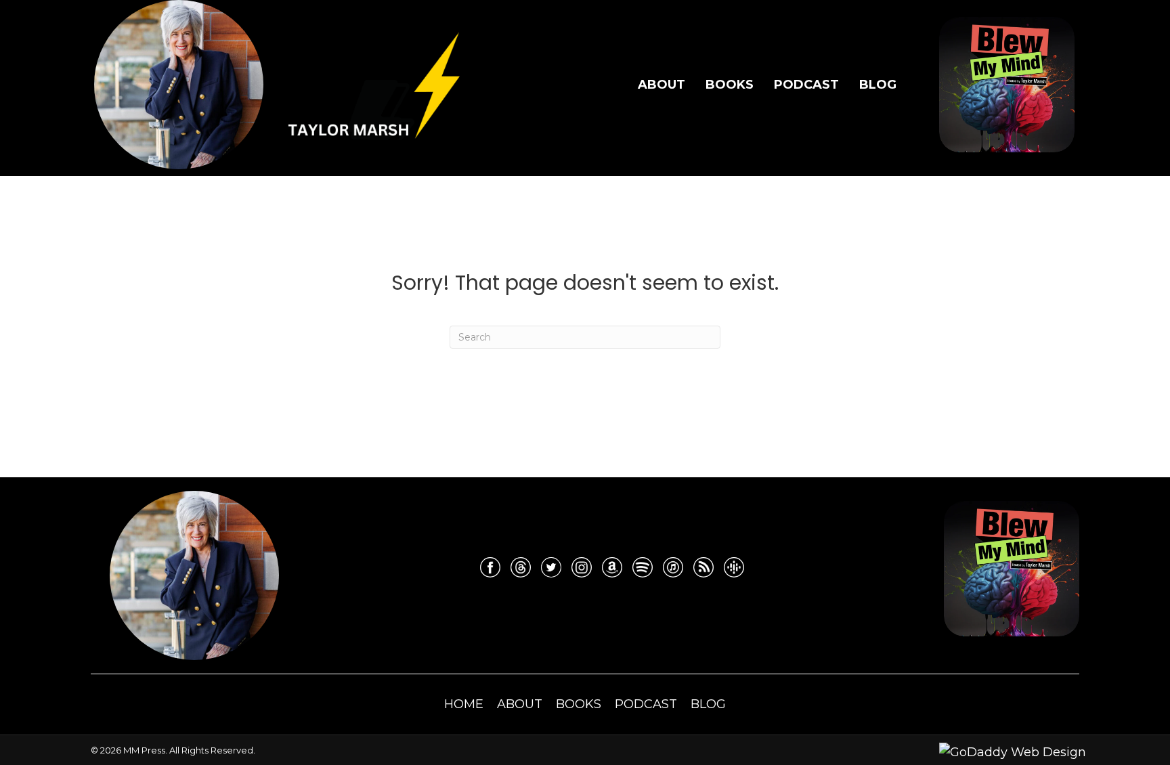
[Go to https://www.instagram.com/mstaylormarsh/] (581, 567)
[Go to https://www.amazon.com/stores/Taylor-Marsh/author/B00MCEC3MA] (612, 567)
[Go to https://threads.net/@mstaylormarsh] (521, 567)
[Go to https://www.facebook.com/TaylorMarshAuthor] (490, 567)
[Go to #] (642, 567)
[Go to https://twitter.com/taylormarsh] (551, 567)
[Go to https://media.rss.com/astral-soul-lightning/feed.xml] (703, 567)
